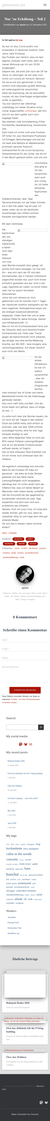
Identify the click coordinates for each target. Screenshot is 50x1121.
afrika (17, 844)
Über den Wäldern (15, 786)
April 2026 (12, 823)
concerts (12, 859)
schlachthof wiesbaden (26, 891)
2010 (8, 844)
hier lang (19, 40)
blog (38, 844)
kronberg (6, 553)
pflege (13, 553)
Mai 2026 (11, 811)
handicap (10, 869)
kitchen (13, 879)
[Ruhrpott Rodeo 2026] (25, 984)
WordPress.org (13, 933)
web (30, 899)
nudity (33, 879)
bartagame (31, 844)
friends (22, 543)
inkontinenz (33, 548)
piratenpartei (24, 883)
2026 (12, 844)
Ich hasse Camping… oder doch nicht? (23, 798)
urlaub (18, 899)
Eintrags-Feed (13, 923)
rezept (32, 887)
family (30, 539)
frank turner (25, 864)
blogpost (18, 539)
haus (27, 868)
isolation (42, 548)
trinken (27, 895)
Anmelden (12, 917)
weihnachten (38, 899)
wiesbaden (10, 903)
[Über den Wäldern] (19, 1050)
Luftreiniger (31, 110)
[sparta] (25, 574)
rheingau (10, 890)
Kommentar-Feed (14, 928)
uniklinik (9, 899)
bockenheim (14, 848)
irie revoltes (24, 875)
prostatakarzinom (31, 553)
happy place (19, 869)
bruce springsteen (31, 849)
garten (35, 864)
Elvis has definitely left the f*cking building (25, 773)
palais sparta (11, 883)
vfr (25, 899)
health (33, 543)
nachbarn (26, 879)
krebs (19, 879)
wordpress (19, 903)
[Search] (41, 727)
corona (17, 548)
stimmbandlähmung (10, 557)
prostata (21, 553)
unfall (22, 557)
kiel (7, 879)
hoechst (12, 874)
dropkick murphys (12, 864)
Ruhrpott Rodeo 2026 (16, 761)
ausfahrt (23, 844)
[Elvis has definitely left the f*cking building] (25, 1020)
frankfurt (9, 543)
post (34, 883)
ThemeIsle (34, 1114)
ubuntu (33, 895)
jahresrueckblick (36, 875)
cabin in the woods (19, 854)
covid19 (24, 548)
